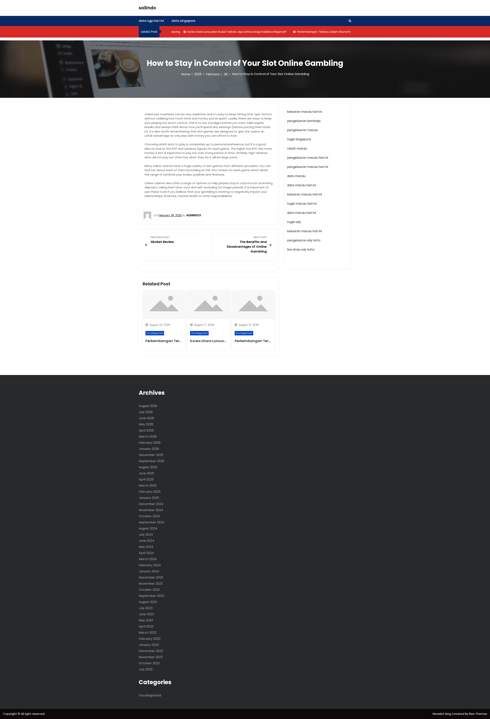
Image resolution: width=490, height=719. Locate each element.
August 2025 (148, 467)
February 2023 (149, 638)
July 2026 (146, 412)
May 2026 (146, 424)
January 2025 (149, 498)
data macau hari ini (301, 213)
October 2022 (149, 663)
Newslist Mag (442, 714)
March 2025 (148, 485)
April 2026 (146, 430)
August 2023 (148, 602)
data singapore (183, 21)
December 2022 (151, 651)
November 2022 (151, 657)
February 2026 (150, 442)
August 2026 (148, 406)
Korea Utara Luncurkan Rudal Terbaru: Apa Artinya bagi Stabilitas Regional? (226, 32)
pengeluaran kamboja (303, 121)
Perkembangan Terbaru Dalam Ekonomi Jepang (317, 32)
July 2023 (146, 608)
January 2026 (149, 449)
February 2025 (150, 491)
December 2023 (151, 577)
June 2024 (146, 540)
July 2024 (146, 534)
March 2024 (148, 559)
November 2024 (151, 510)
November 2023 (151, 583)
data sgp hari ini (151, 21)
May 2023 (146, 620)
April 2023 (146, 626)
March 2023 (147, 632)
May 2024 (146, 547)
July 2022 (146, 669)
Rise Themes (478, 714)
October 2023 (149, 589)
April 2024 (146, 553)
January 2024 (149, 571)
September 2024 (151, 522)
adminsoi (193, 215)
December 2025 (151, 455)
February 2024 (150, 565)
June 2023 (146, 614)
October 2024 (149, 516)
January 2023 (149, 645)
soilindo (147, 8)
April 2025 (146, 479)
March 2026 (148, 436)
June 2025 (146, 473)
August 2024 (148, 528)
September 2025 (151, 461)
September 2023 (151, 596)
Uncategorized (155, 333)
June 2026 (146, 418)
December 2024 (151, 504)
